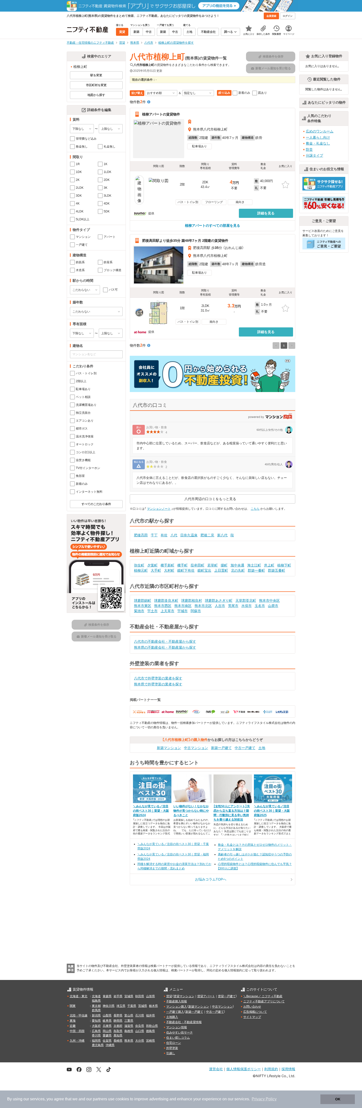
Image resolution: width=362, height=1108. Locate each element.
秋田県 (139, 996)
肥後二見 (207, 535)
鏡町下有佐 (186, 570)
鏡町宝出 (204, 570)
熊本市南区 (183, 606)
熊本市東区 (142, 606)
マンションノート (159, 508)
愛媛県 (107, 1035)
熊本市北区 (203, 606)
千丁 (154, 535)
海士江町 (254, 565)
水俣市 (246, 606)
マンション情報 (176, 1027)
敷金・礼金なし (318, 143)
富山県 (128, 1015)
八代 (173, 535)
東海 (73, 1020)
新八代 (222, 535)
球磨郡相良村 (191, 600)
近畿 (73, 1026)
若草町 (212, 565)
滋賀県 (128, 1026)
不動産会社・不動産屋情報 (184, 1022)
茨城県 (142, 1006)
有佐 (164, 535)
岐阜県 (107, 1020)
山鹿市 (273, 606)
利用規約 (271, 1069)
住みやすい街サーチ (179, 1032)
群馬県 (96, 1010)
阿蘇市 (196, 611)
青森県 (107, 996)
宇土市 (152, 611)
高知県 (118, 1035)
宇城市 (182, 611)
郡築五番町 (276, 570)
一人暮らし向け (318, 137)
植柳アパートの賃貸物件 (161, 114)
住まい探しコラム (178, 1037)
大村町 (169, 570)
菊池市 (139, 611)
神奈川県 (109, 1006)
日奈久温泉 (188, 535)
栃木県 (153, 1006)
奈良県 (139, 1026)
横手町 (182, 565)
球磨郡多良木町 (166, 600)
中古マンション (196, 748)
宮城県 (128, 996)
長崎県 (118, 1040)
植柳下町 (284, 565)
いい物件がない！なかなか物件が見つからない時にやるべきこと (191, 811)
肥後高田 (141, 535)
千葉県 (131, 1006)
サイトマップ (252, 1017)
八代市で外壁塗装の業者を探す (158, 678)
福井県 (150, 1015)
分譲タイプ (314, 155)
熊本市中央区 (269, 600)
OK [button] (337, 1099)
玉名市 (260, 606)
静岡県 (118, 1020)
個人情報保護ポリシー (243, 1069)
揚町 (224, 565)
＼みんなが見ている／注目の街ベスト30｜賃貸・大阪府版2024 (151, 811)
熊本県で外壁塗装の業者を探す (158, 684)
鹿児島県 (98, 1045)
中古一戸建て (245, 748)
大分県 (139, 1040)
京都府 (118, 1026)
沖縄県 (110, 1045)
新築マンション (169, 748)
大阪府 (96, 1026)
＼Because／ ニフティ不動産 (262, 996)
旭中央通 (237, 565)
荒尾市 (233, 606)
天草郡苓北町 (245, 600)
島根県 (128, 1031)
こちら (255, 508)
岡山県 (107, 1031)
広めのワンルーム (319, 131)
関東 (73, 1006)
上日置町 (221, 570)
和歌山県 (152, 1026)
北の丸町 (238, 570)
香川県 (96, 1035)
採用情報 (288, 1069)
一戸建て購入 (175, 1012)
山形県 (150, 996)
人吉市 (220, 606)
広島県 (96, 1031)
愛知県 (96, 1020)
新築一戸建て (221, 748)
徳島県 (150, 1031)
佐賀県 (107, 1040)
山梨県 (107, 1015)
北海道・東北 (78, 996)
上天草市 (167, 611)
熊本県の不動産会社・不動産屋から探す (165, 647)
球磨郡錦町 (142, 600)
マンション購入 (176, 1006)
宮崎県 (150, 1040)
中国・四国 (77, 1031)
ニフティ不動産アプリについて (264, 1001)
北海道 (96, 996)
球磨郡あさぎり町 (218, 600)
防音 (309, 149)
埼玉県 (120, 1006)
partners (100, 1099)
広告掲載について (255, 1012)
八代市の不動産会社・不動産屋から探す (165, 641)
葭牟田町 (197, 565)
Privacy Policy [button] (264, 1099)
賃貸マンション (184, 996)
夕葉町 (152, 565)
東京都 (96, 1006)
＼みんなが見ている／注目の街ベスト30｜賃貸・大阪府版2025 (272, 811)
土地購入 (172, 1017)
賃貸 (169, 996)
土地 (261, 748)
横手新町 (167, 565)
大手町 (156, 570)
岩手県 (118, 996)
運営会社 (216, 1069)
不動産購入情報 (176, 1001)
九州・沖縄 (77, 1040)
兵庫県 (107, 1026)
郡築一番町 (256, 570)
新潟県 (96, 1015)
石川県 (139, 1015)
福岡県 (96, 1040)
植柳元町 (141, 570)
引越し (170, 1053)
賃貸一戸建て (227, 996)
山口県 (139, 1031)
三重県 (128, 1020)
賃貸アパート (206, 996)
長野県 (118, 1015)
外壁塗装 (172, 1048)
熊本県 (128, 1040)
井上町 (269, 565)
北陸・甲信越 (78, 1015)
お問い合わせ (252, 1006)
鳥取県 (118, 1031)
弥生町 (139, 565)
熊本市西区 (162, 606)
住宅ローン (173, 1043)
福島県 (96, 1000)
